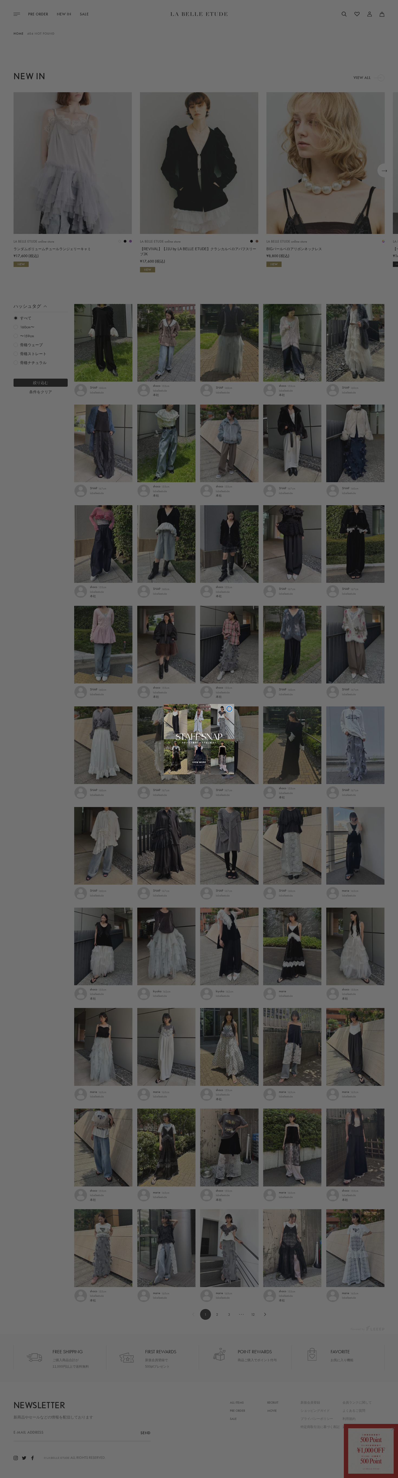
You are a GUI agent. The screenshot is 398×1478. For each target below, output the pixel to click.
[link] (199, 739)
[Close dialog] (229, 709)
